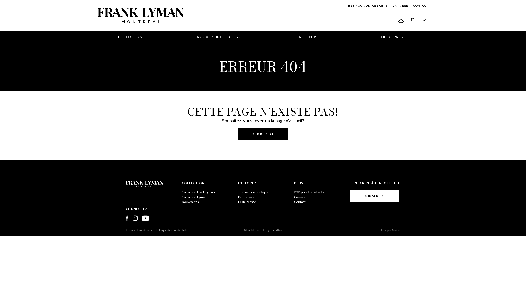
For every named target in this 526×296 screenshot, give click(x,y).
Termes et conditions (139, 230)
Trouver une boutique (219, 37)
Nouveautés (190, 202)
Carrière (400, 5)
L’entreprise (307, 37)
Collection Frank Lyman (198, 192)
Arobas (396, 230)
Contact (420, 5)
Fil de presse (394, 37)
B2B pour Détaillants (368, 5)
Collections (131, 37)
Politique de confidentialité (172, 230)
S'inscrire (374, 196)
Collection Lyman (194, 197)
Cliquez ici (263, 134)
